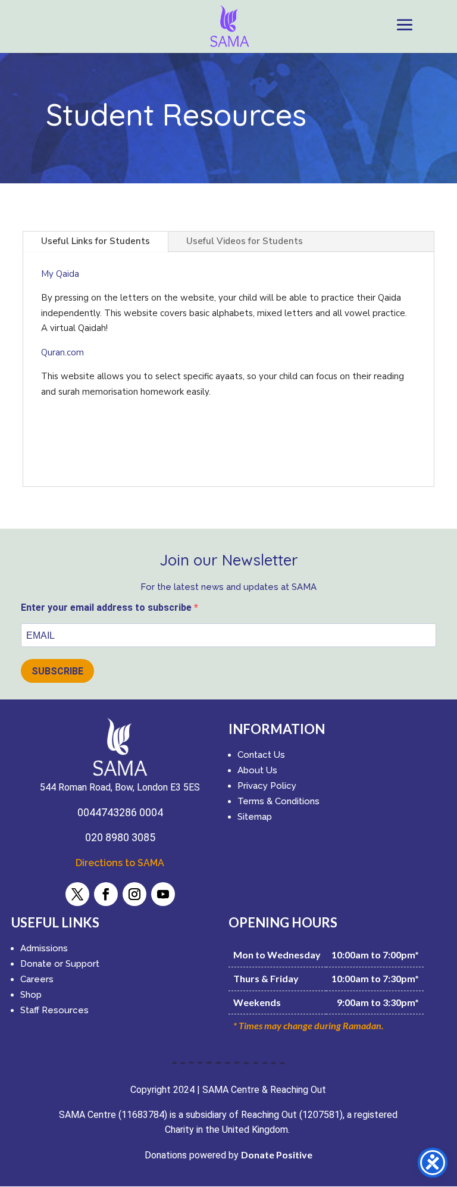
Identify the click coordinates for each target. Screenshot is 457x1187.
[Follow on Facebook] (106, 894)
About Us (257, 770)
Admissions (44, 948)
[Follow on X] (77, 894)
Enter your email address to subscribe (107, 607)
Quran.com (62, 352)
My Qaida (60, 274)
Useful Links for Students (95, 241)
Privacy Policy (266, 785)
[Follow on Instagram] (134, 894)
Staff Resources (54, 1010)
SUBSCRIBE (57, 671)
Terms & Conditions (278, 801)
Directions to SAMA (120, 863)
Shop (31, 994)
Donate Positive (276, 1154)
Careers (37, 979)
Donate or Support (59, 963)
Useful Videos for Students (244, 241)
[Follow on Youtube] (163, 894)
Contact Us (261, 754)
